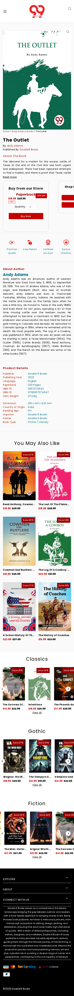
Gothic (37, 731)
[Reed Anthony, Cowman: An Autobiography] (19, 475)
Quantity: (20, 206)
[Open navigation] (10, 11)
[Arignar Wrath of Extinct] (38, 828)
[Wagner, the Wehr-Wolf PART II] (13, 756)
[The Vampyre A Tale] (38, 756)
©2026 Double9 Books (16, 988)
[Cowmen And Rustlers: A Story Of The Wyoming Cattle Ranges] (19, 541)
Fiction (37, 803)
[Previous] (2, 688)
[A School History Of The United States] (19, 606)
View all (37, 713)
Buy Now (26, 216)
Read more (10, 177)
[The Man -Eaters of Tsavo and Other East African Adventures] (13, 828)
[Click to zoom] (68, 31)
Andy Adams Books (23, 131)
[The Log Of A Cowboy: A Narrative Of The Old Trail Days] (54, 541)
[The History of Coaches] (54, 606)
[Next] (68, 688)
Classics (37, 659)
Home (6, 131)
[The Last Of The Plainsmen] (54, 475)
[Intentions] (38, 683)
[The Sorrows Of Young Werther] (13, 683)
